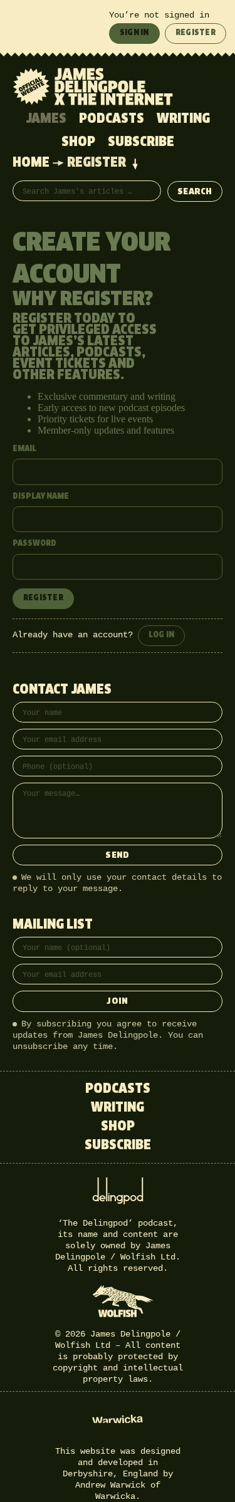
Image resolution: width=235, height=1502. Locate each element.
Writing (183, 119)
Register (195, 33)
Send (117, 856)
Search (194, 192)
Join (117, 1002)
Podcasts (111, 119)
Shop (78, 142)
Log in (161, 635)
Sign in (134, 33)
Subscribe (141, 142)
